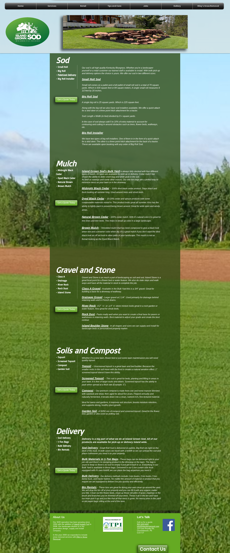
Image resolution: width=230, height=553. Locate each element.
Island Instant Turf (81, 524)
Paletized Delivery (67, 74)
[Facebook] (169, 525)
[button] (125, 32)
